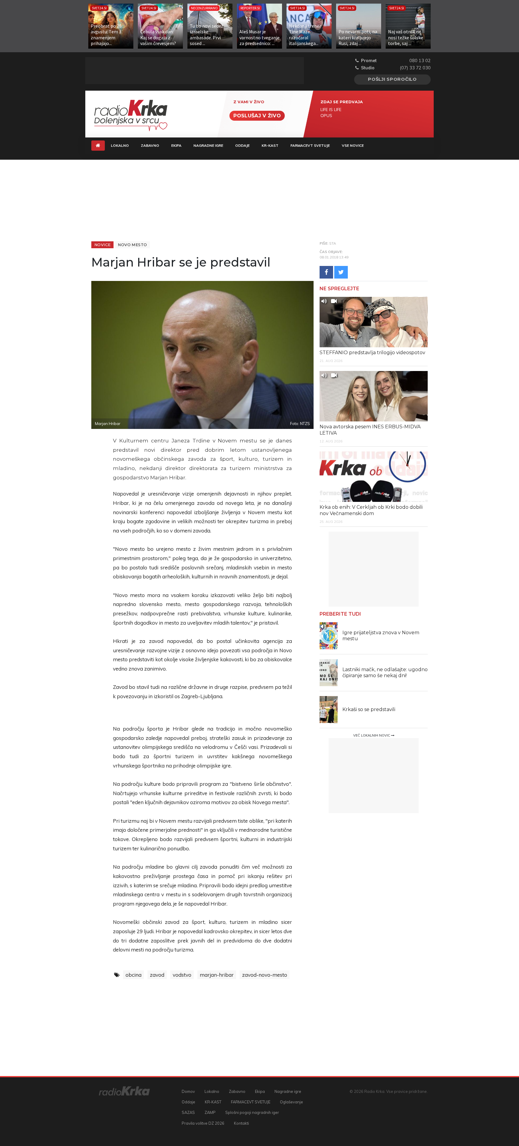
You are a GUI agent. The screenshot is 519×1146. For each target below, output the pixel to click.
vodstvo (182, 975)
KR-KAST (270, 145)
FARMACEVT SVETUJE (310, 145)
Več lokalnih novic (372, 735)
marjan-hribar (217, 975)
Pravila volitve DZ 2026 (203, 1123)
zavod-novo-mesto (264, 975)
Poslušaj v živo (257, 116)
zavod (157, 975)
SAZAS (188, 1112)
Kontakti (241, 1123)
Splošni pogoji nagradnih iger (252, 1112)
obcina (133, 975)
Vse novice (353, 145)
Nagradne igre (208, 145)
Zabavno (150, 145)
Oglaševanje (291, 1101)
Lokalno (120, 145)
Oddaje (242, 145)
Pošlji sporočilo (392, 79)
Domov (188, 1091)
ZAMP (210, 1112)
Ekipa (176, 145)
